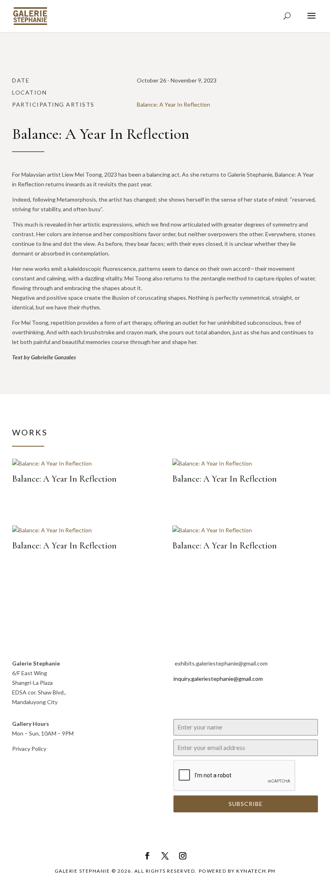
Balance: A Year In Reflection (173, 104)
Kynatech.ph (256, 871)
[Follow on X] (165, 856)
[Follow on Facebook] (147, 856)
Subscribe (246, 803)
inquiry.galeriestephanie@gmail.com (218, 678)
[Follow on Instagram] (182, 856)
